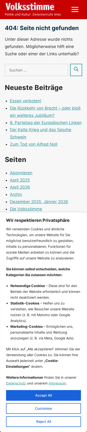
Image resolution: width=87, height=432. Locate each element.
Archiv (16, 194)
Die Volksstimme (26, 209)
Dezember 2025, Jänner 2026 (39, 201)
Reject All (43, 421)
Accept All (43, 395)
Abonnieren (21, 172)
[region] (43, 322)
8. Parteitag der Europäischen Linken (46, 122)
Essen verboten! (25, 100)
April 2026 (20, 187)
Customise (43, 408)
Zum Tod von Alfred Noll (33, 144)
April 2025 (20, 180)
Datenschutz (16, 383)
